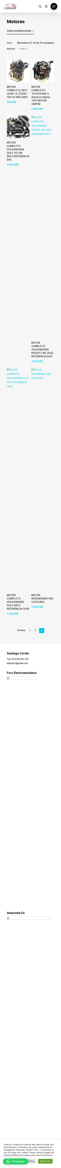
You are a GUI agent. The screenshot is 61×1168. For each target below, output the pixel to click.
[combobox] (20, 31)
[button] (15, 1161)
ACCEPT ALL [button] (45, 1161)
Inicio (9, 42)
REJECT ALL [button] (29, 1161)
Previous (21, 630)
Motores (11, 48)
